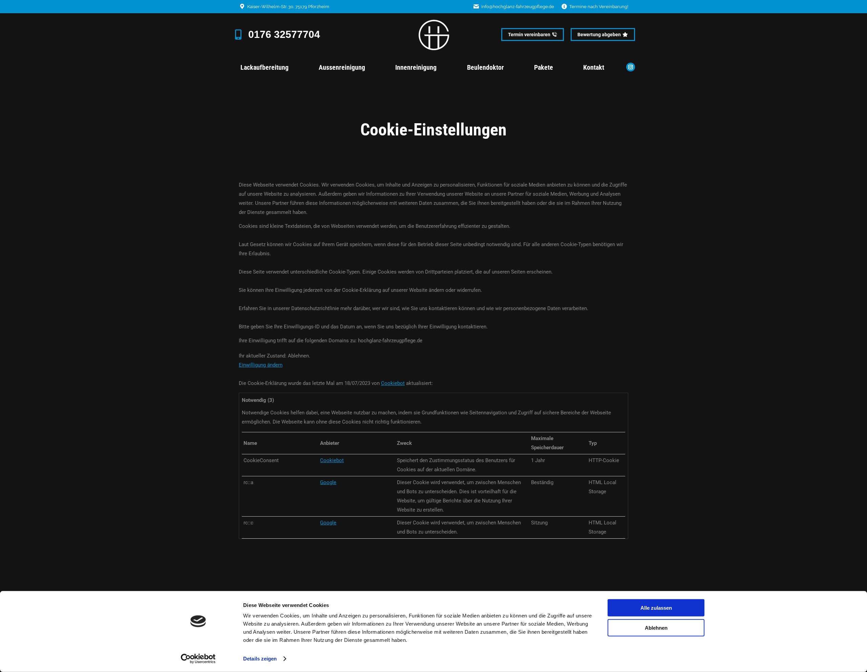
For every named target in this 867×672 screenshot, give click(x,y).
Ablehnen (656, 627)
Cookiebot (393, 383)
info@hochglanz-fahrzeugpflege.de (517, 6)
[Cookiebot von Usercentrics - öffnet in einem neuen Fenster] (198, 659)
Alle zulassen (656, 608)
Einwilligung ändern (260, 365)
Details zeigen (260, 659)
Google (328, 482)
